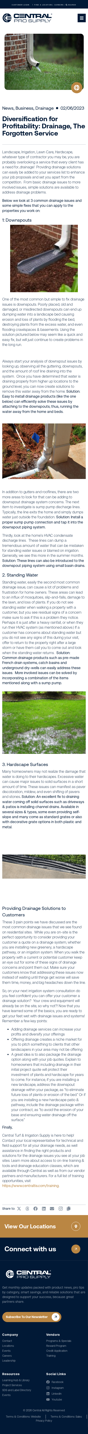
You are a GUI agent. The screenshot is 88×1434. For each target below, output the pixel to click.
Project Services (12, 1385)
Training (51, 1355)
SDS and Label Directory (16, 1390)
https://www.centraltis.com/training (30, 1186)
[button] (19, 1208)
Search (71, 5)
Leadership (9, 1360)
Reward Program (56, 1345)
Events (6, 1350)
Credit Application (56, 1350)
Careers (7, 1355)
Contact (7, 1341)
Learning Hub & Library (16, 1380)
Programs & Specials (58, 1341)
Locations (8, 1345)
